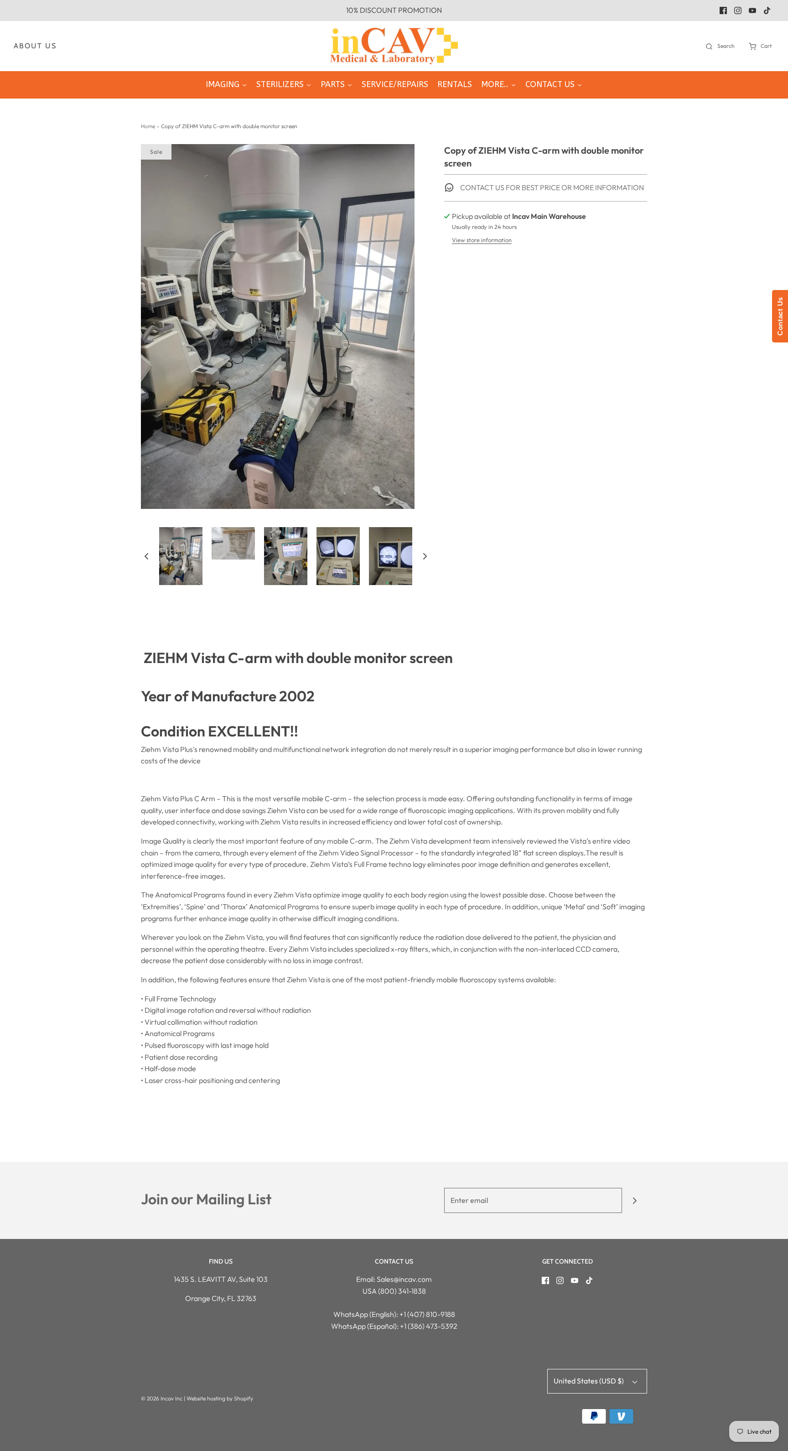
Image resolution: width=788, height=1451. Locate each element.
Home (148, 126)
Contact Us (780, 316)
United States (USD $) (589, 1380)
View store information (482, 240)
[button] (146, 556)
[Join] (634, 1200)
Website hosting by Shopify (220, 1398)
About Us (35, 45)
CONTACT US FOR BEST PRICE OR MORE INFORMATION (551, 187)
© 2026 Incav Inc (161, 1398)
